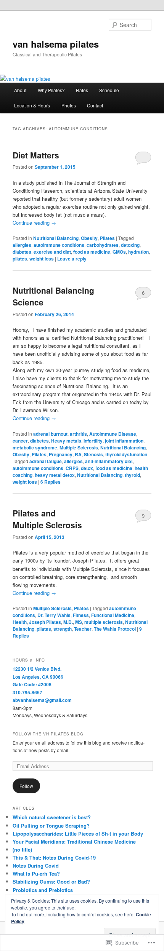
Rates (82, 90)
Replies (50, 481)
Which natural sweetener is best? (52, 817)
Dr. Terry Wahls (54, 615)
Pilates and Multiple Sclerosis (47, 519)
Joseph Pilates (45, 622)
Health (20, 622)
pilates (20, 258)
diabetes (22, 251)
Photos (68, 105)
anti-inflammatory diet (109, 461)
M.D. (68, 622)
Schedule (109, 90)
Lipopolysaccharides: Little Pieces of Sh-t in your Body (78, 833)
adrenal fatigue (45, 461)
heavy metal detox (55, 475)
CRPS (72, 468)
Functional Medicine (112, 615)
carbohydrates (103, 244)
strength (62, 628)
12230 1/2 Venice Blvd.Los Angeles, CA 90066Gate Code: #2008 (38, 676)
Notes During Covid (36, 865)
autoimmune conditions (59, 244)
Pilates (107, 238)
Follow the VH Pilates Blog (48, 734)
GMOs (119, 251)
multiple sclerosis (103, 622)
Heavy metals (66, 440)
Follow (26, 786)
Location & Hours (32, 105)
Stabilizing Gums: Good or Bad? (51, 881)
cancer (20, 440)
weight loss (41, 258)
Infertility (93, 440)
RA (78, 454)
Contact (95, 105)
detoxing (130, 244)
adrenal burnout (50, 433)
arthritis (78, 433)
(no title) (22, 849)
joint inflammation (124, 440)
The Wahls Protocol (115, 628)
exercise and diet (52, 251)
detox (87, 468)
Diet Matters (36, 155)
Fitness (81, 615)
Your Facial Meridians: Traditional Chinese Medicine (74, 841)
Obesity (89, 238)
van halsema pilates (56, 43)
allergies (22, 244)
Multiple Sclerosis (78, 447)
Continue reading (34, 222)
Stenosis (93, 454)
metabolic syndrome (35, 447)
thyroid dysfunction (126, 454)
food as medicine (91, 251)
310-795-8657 (27, 692)
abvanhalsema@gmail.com (42, 700)
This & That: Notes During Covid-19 (54, 857)
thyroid (132, 475)
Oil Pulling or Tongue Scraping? (51, 825)
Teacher (83, 628)
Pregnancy (60, 454)
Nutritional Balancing (56, 238)
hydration (138, 251)
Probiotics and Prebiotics (43, 889)
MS (78, 622)
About (20, 90)
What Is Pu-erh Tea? (36, 873)
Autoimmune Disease (112, 433)
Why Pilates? (51, 90)
